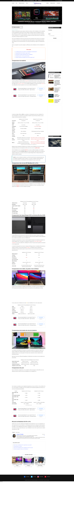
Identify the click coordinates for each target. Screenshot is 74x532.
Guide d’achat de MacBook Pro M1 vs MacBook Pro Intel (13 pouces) (23, 447)
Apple (28, 19)
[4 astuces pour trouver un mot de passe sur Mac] (40, 459)
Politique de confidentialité (30, 0)
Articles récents (18, 432)
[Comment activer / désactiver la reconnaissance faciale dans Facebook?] (51, 89)
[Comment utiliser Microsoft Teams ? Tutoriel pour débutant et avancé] (51, 76)
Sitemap (36, 0)
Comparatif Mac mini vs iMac (18, 446)
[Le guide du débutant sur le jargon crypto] (51, 95)
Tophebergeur (40, 0)
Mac (31, 19)
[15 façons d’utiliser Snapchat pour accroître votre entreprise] (51, 101)
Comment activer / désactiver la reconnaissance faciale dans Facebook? (57, 90)
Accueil (24, 19)
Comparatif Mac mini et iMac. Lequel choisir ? (22, 53)
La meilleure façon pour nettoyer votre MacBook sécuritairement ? (26, 51)
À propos (13, 432)
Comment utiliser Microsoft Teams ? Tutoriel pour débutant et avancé (57, 76)
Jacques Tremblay (20, 434)
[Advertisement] (28, 107)
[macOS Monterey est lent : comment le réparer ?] (28, 459)
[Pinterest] (58, 0)
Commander (41, 88)
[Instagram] (57, 0)
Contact (24, 0)
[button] (54, 147)
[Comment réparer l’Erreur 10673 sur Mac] (17, 459)
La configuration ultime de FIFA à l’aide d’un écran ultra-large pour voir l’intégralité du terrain (57, 83)
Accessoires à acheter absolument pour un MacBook (24, 54)
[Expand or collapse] (21, 27)
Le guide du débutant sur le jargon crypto (56, 95)
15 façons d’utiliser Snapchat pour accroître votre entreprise (57, 101)
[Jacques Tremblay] (14, 434)
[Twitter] (56, 0)
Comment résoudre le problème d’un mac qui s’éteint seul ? (25, 57)
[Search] (61, 3)
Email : (49, 33)
